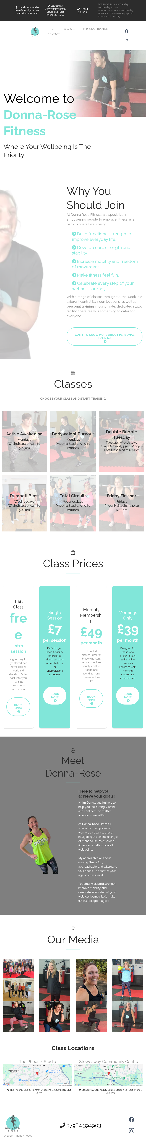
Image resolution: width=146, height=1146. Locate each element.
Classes (69, 29)
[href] (37, 1075)
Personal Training (95, 29)
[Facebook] (126, 31)
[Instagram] (126, 40)
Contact (54, 34)
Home (51, 29)
